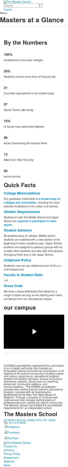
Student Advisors (18, 230)
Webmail (9, 461)
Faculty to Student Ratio (23, 274)
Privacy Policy (12, 454)
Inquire (8, 9)
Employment (11, 457)
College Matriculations (22, 193)
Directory (9, 450)
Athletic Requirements (22, 211)
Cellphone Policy (17, 260)
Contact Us (10, 446)
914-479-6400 (17, 422)
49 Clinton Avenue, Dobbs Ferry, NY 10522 (29, 420)
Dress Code (13, 285)
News (7, 465)
